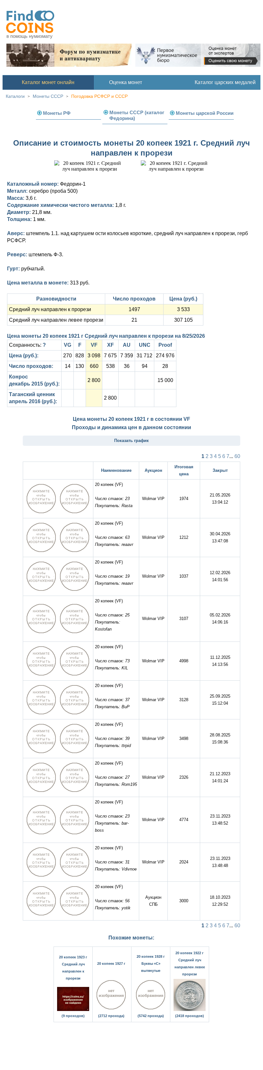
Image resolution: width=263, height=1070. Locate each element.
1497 (134, 309)
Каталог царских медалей (225, 82)
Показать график (131, 440)
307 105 (183, 320)
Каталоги (15, 96)
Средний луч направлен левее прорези (56, 320)
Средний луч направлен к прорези (50, 309)
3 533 (183, 309)
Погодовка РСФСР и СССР (99, 96)
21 (134, 320)
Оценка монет (125, 82)
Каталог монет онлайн (48, 82)
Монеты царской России (204, 113)
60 (237, 456)
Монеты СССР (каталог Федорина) (136, 115)
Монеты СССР (48, 96)
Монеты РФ (57, 113)
